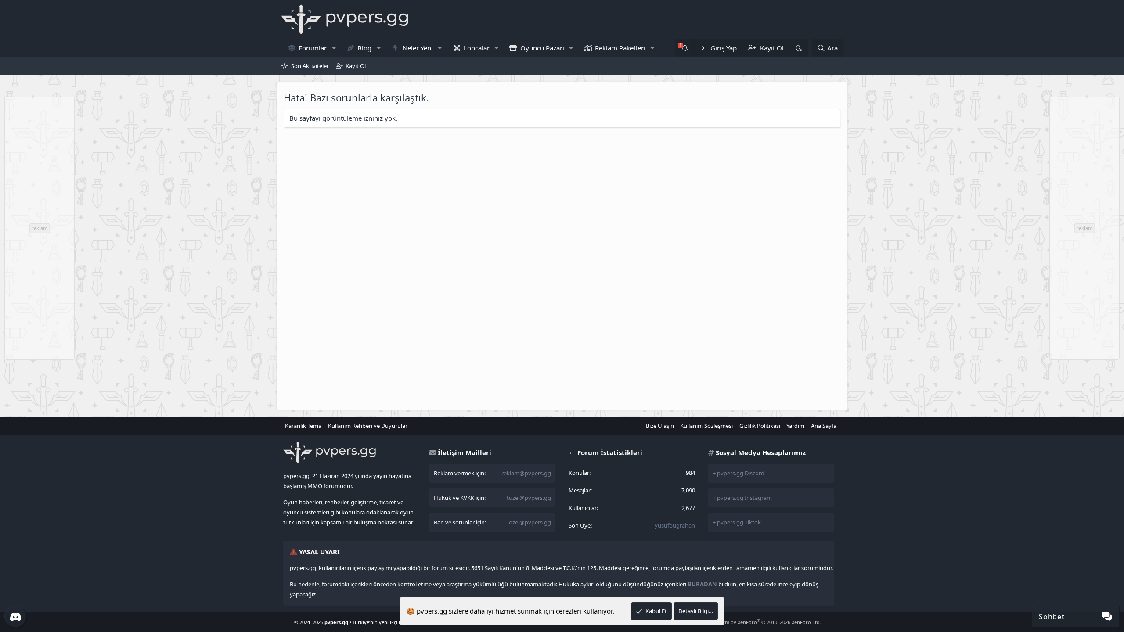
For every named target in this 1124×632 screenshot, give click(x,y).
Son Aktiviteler (310, 66)
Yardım (795, 426)
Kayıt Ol (356, 66)
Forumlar (313, 47)
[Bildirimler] (684, 48)
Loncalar (477, 47)
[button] (334, 48)
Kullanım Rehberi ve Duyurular (367, 426)
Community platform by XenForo (751, 622)
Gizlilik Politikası (759, 426)
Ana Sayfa (823, 426)
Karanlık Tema (303, 426)
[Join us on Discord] (15, 617)
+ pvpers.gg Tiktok (737, 522)
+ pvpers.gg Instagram (742, 498)
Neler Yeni (418, 47)
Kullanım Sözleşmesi (706, 426)
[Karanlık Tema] (798, 48)
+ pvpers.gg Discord (738, 473)
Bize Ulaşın (660, 426)
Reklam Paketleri (620, 47)
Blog (364, 47)
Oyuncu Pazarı (542, 47)
